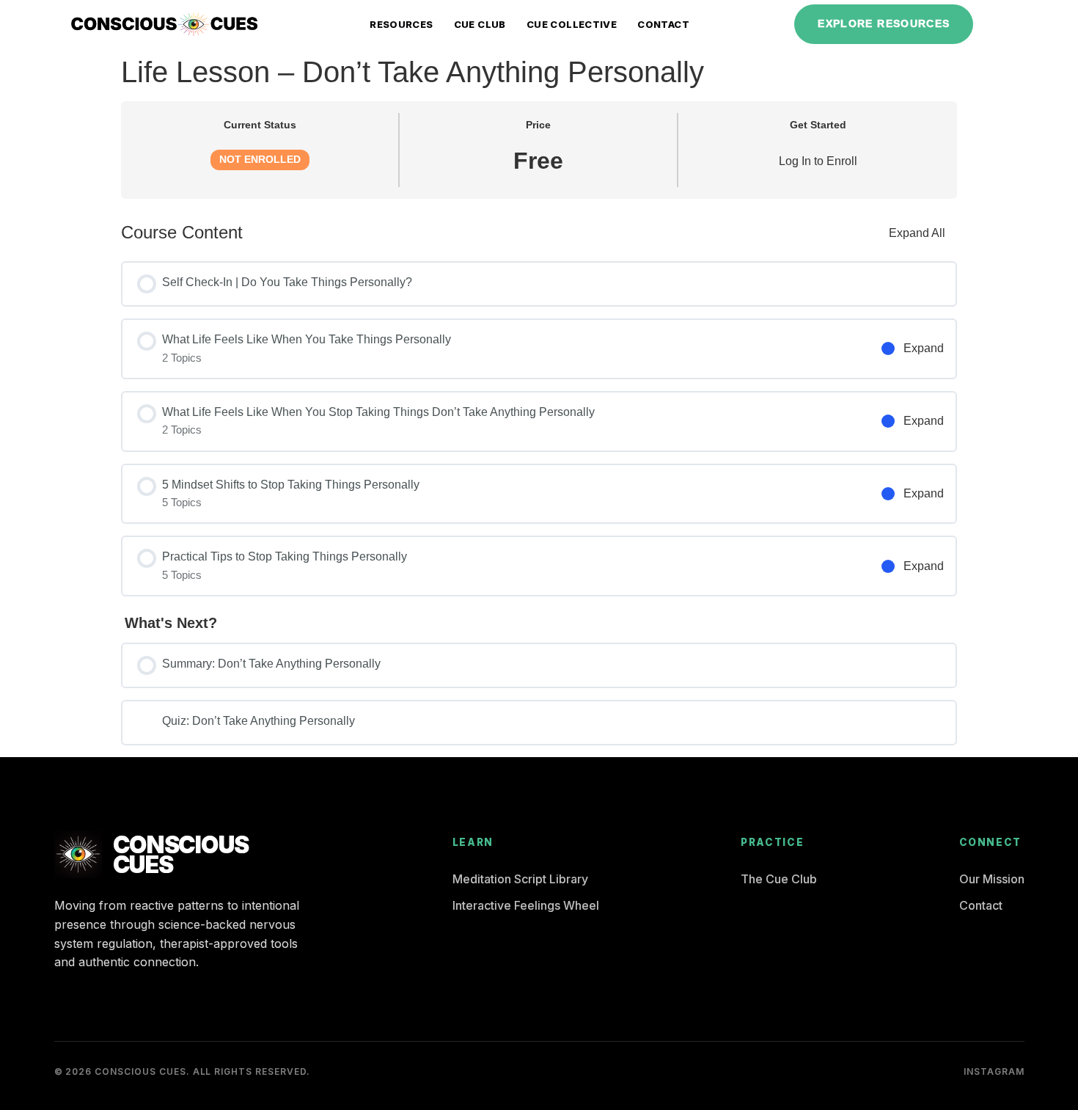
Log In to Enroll (818, 161)
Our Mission (991, 879)
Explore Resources (884, 23)
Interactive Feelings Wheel (525, 905)
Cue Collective (572, 24)
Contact (663, 24)
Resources (401, 24)
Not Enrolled (260, 159)
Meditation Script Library (520, 879)
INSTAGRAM (994, 1071)
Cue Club (480, 24)
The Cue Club (779, 879)
